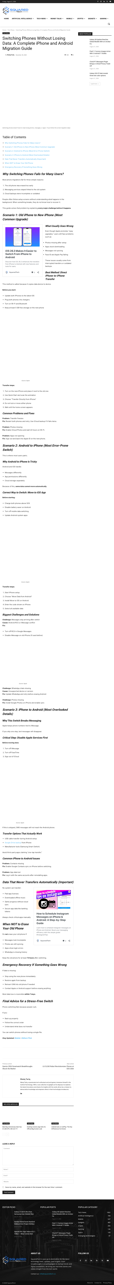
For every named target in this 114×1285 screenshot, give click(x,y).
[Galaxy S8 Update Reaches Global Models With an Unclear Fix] (83, 42)
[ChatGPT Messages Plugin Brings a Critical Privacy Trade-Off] (83, 64)
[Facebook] (98, 1)
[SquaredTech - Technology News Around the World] (15, 10)
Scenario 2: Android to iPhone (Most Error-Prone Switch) (27, 151)
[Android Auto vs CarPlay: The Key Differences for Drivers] (62, 1116)
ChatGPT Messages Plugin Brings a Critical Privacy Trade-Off (100, 64)
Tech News (11, 30)
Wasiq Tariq (10, 55)
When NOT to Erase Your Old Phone (19, 163)
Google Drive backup (13, 843)
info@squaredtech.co (48, 1274)
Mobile (18, 1038)
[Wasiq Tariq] (3, 55)
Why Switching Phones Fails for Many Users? (22, 143)
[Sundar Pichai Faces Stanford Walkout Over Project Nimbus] (7, 1224)
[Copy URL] (38, 60)
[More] (44, 60)
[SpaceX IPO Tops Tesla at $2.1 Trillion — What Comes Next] (7, 1234)
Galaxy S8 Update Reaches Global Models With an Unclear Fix (100, 42)
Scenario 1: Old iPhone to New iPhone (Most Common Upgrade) (30, 147)
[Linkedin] (104, 1)
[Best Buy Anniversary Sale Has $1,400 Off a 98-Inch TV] (13, 1116)
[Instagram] (101, 1)
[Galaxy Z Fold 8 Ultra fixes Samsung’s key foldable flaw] (7, 1214)
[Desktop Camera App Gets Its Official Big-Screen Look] (38, 1116)
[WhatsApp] (33, 60)
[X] (107, 1)
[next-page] (7, 1134)
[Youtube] (110, 1)
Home (4, 30)
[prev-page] (3, 1134)
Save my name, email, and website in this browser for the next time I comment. (34, 1187)
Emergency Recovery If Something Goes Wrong (23, 167)
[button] (109, 24)
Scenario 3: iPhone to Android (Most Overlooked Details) (27, 155)
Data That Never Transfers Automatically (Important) (25, 159)
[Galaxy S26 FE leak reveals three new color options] (83, 75)
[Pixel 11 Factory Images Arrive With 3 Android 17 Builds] (83, 53)
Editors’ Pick (27, 1038)
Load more (94, 84)
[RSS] (97, 1260)
